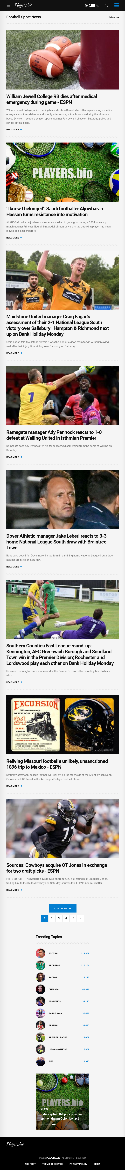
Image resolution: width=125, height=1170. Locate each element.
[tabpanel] (61, 1102)
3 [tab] (54, 1124)
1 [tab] (42, 1124)
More (112, 17)
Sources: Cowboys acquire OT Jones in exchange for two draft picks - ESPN (56, 868)
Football (54, 953)
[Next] (80, 918)
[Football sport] (40, 953)
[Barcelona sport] (40, 1013)
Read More (12, 129)
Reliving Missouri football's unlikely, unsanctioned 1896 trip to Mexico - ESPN (57, 764)
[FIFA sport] (40, 1061)
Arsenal (54, 1025)
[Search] (106, 5)
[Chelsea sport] (40, 989)
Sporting (54, 965)
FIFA (51, 1061)
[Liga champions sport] (40, 1049)
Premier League (58, 1037)
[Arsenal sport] (40, 1025)
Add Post (30, 1164)
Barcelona (55, 1013)
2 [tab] (48, 1124)
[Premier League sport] (40, 1037)
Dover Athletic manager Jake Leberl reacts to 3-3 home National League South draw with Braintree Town (56, 541)
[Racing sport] (40, 977)
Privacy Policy (78, 1164)
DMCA (97, 1164)
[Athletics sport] (40, 1001)
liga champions (58, 1049)
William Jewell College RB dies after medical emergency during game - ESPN (51, 99)
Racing (53, 977)
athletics (55, 1001)
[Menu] (8, 5)
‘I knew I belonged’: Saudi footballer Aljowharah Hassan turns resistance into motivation (54, 211)
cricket (44, 1109)
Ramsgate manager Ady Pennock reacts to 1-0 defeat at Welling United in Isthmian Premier (54, 435)
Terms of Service (52, 1164)
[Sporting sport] (40, 965)
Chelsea (54, 989)
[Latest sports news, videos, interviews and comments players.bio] (23, 5)
